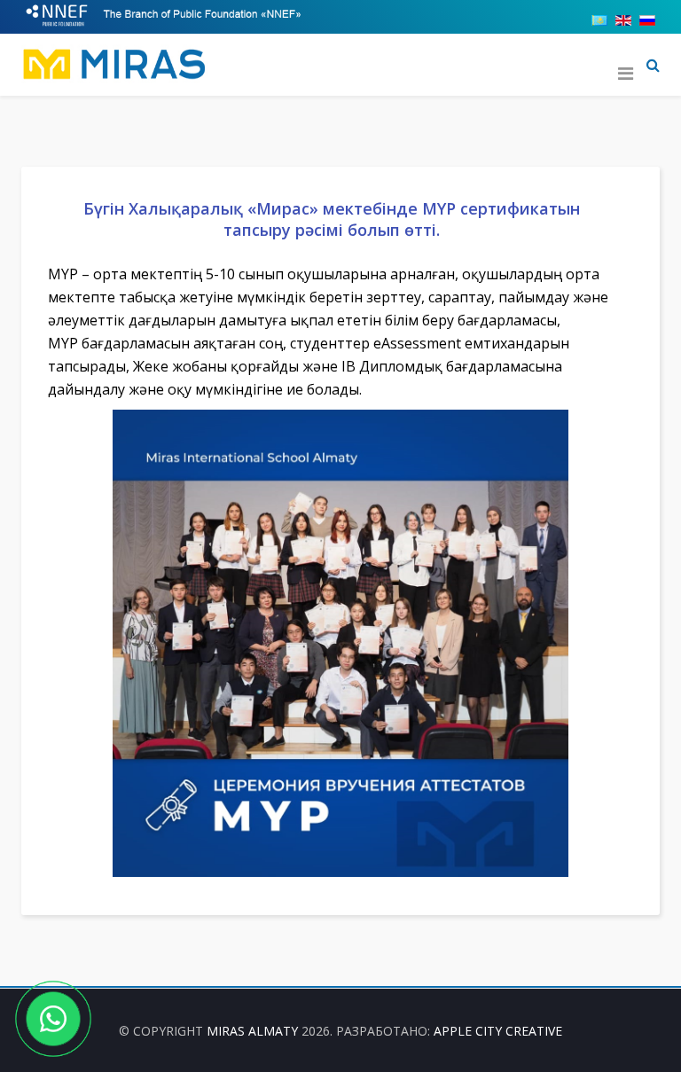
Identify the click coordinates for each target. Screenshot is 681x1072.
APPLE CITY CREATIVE (498, 1030)
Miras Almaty (252, 1030)
